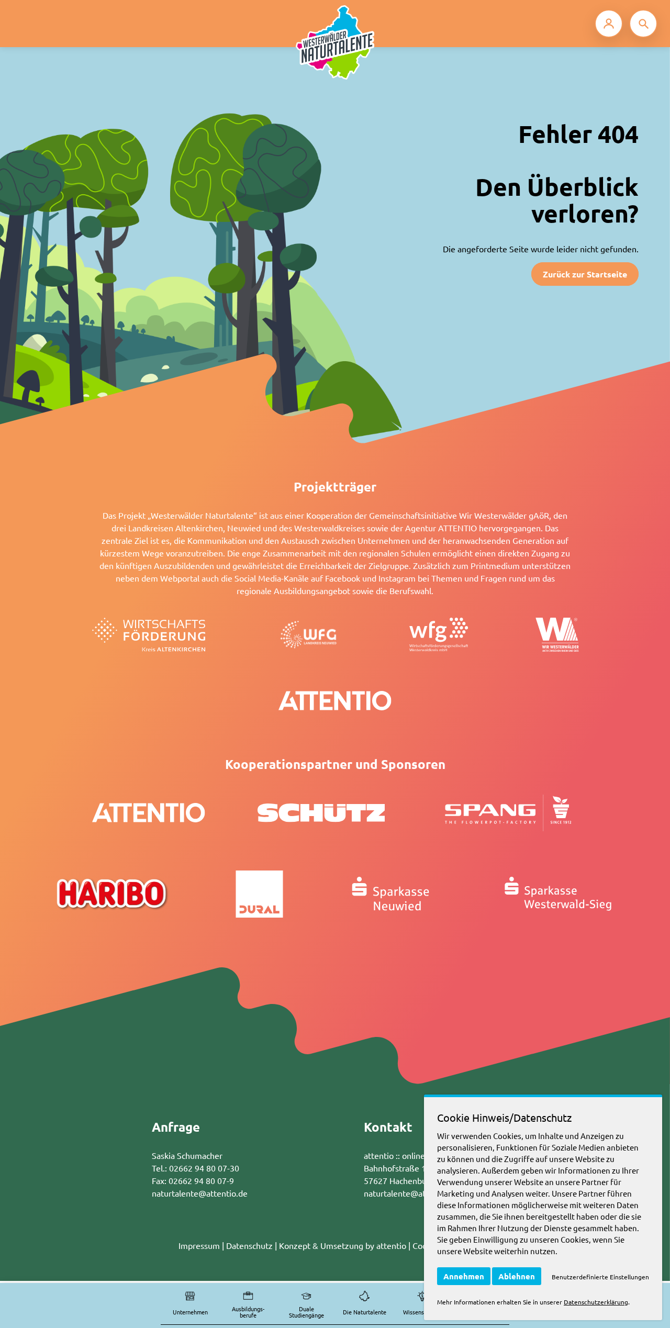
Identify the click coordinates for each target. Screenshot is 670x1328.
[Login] (609, 23)
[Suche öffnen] (643, 23)
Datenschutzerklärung (596, 1302)
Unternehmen (190, 1312)
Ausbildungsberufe (248, 1312)
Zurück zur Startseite (585, 274)
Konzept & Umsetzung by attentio (342, 1245)
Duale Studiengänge (306, 1312)
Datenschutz (249, 1245)
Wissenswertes (422, 1312)
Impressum (199, 1245)
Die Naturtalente (364, 1312)
